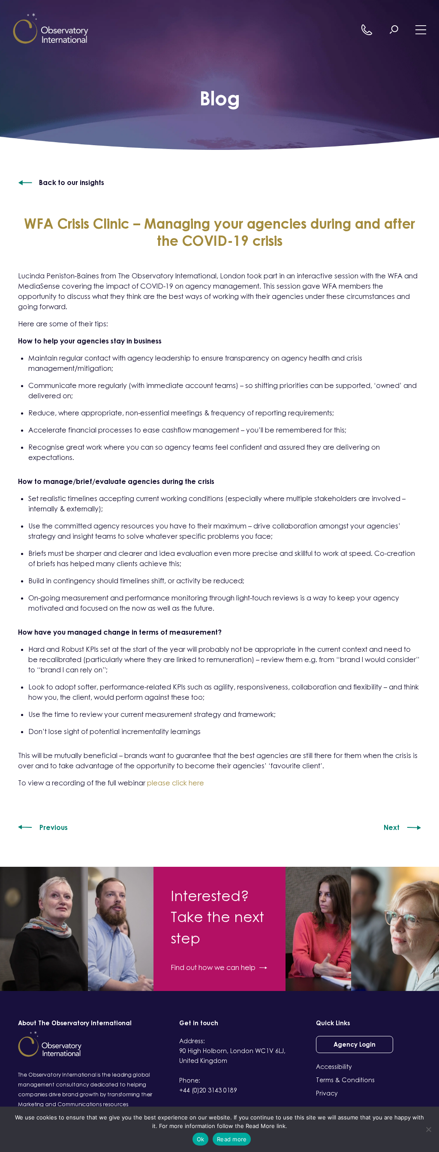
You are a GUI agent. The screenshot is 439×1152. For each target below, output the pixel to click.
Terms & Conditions (345, 1079)
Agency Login (355, 1044)
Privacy (327, 1093)
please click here (175, 783)
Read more (232, 1139)
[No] (428, 1129)
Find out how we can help (213, 967)
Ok (200, 1139)
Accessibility (334, 1066)
